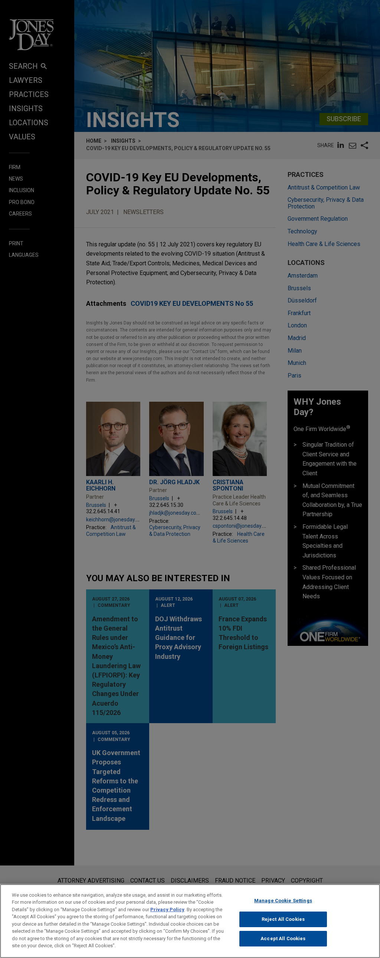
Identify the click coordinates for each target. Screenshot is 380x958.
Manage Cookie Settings (283, 900)
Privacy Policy (167, 909)
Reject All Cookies (283, 919)
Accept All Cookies (283, 938)
